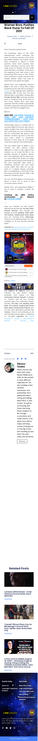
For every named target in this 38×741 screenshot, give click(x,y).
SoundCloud (8, 229)
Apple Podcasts (20, 227)
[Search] (31, 17)
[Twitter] (10, 728)
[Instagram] (14, 728)
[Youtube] (7, 728)
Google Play (25, 229)
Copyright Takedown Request (10, 689)
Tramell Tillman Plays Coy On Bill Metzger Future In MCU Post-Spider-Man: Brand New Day (18, 627)
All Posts (22, 441)
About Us (5, 686)
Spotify (30, 227)
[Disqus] (19, 484)
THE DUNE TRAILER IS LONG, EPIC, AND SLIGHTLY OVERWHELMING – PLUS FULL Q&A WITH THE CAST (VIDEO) (19, 118)
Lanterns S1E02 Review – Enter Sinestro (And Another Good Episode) (18, 594)
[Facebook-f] (3, 728)
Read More (8, 599)
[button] (19, 9)
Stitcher (17, 229)
